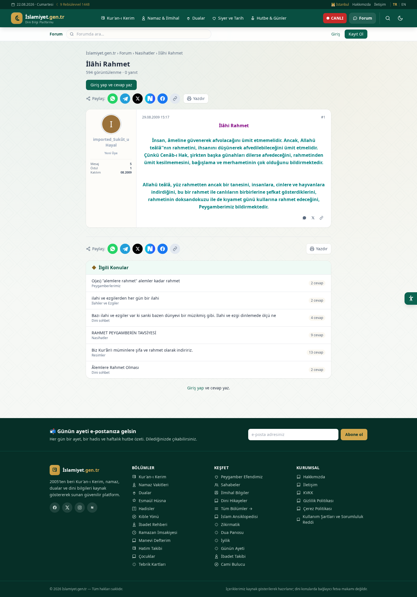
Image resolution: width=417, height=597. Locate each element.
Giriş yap (195, 388)
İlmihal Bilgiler (235, 492)
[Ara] (387, 18)
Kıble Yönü (149, 516)
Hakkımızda (361, 4)
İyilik (225, 540)
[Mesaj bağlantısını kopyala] (321, 218)
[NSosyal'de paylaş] (150, 98)
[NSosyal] (92, 507)
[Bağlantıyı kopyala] (175, 98)
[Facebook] (55, 507)
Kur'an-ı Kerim (152, 476)
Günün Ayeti (233, 548)
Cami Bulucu (233, 564)
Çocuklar (147, 556)
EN (403, 4)
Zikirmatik (230, 524)
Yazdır (199, 98)
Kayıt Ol (356, 34)
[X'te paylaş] (137, 98)
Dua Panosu (232, 532)
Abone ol (354, 434)
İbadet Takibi (233, 556)
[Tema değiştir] (400, 18)
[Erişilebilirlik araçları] (411, 298)
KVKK (308, 492)
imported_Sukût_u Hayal (111, 142)
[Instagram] (80, 507)
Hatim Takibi (150, 548)
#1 (323, 117)
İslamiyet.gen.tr (101, 53)
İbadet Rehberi (153, 524)
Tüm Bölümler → (236, 508)
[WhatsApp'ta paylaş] (113, 98)
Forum (56, 34)
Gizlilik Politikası (318, 500)
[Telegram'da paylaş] (125, 98)
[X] (67, 507)
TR (395, 4)
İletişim (380, 4)
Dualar (145, 492)
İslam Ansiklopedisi (239, 516)
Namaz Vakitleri (154, 484)
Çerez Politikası (317, 508)
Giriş (335, 34)
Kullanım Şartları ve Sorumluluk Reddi (333, 519)
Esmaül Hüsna (152, 500)
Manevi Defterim (154, 540)
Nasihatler (145, 53)
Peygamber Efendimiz (242, 476)
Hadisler (147, 508)
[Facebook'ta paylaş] (162, 98)
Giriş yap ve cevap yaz (111, 84)
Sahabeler (230, 484)
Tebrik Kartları (152, 564)
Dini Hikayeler (234, 500)
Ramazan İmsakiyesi (158, 532)
